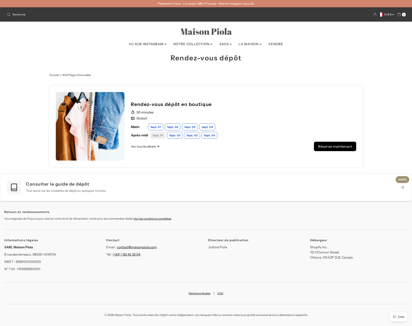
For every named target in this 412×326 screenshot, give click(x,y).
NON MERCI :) (206, 202)
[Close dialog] (252, 116)
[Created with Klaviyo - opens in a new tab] (206, 215)
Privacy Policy (169, 179)
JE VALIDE (206, 189)
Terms (188, 179)
